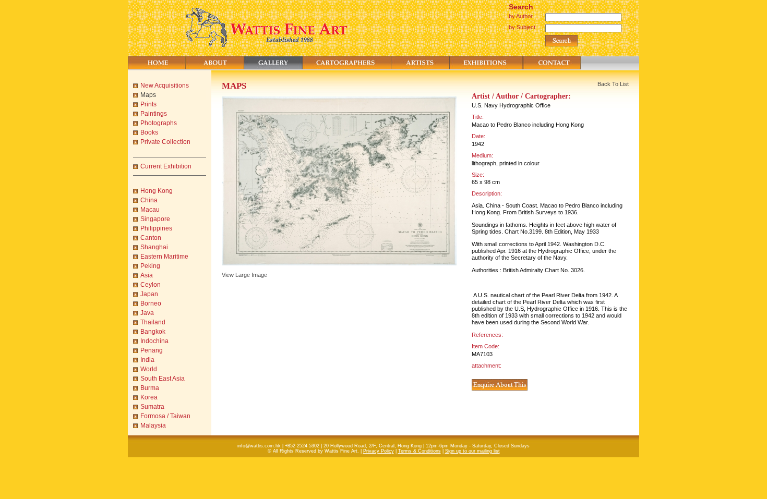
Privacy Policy (378, 451)
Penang (151, 350)
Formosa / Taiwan (165, 416)
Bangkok (152, 331)
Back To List (613, 84)
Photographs (158, 123)
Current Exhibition (165, 166)
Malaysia (153, 425)
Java (147, 313)
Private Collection (165, 141)
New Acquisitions (164, 85)
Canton (150, 237)
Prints (148, 104)
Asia (146, 275)
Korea (149, 397)
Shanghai (154, 247)
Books (149, 132)
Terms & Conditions (419, 451)
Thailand (152, 322)
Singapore (155, 219)
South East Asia (162, 378)
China (149, 200)
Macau (150, 209)
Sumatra (152, 406)
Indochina (154, 341)
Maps (148, 95)
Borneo (150, 303)
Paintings (153, 113)
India (147, 359)
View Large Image (244, 275)
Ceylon (150, 284)
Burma (149, 388)
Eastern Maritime (164, 256)
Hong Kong (156, 190)
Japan (149, 294)
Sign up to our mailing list (472, 451)
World (148, 369)
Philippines (156, 228)
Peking (150, 266)
